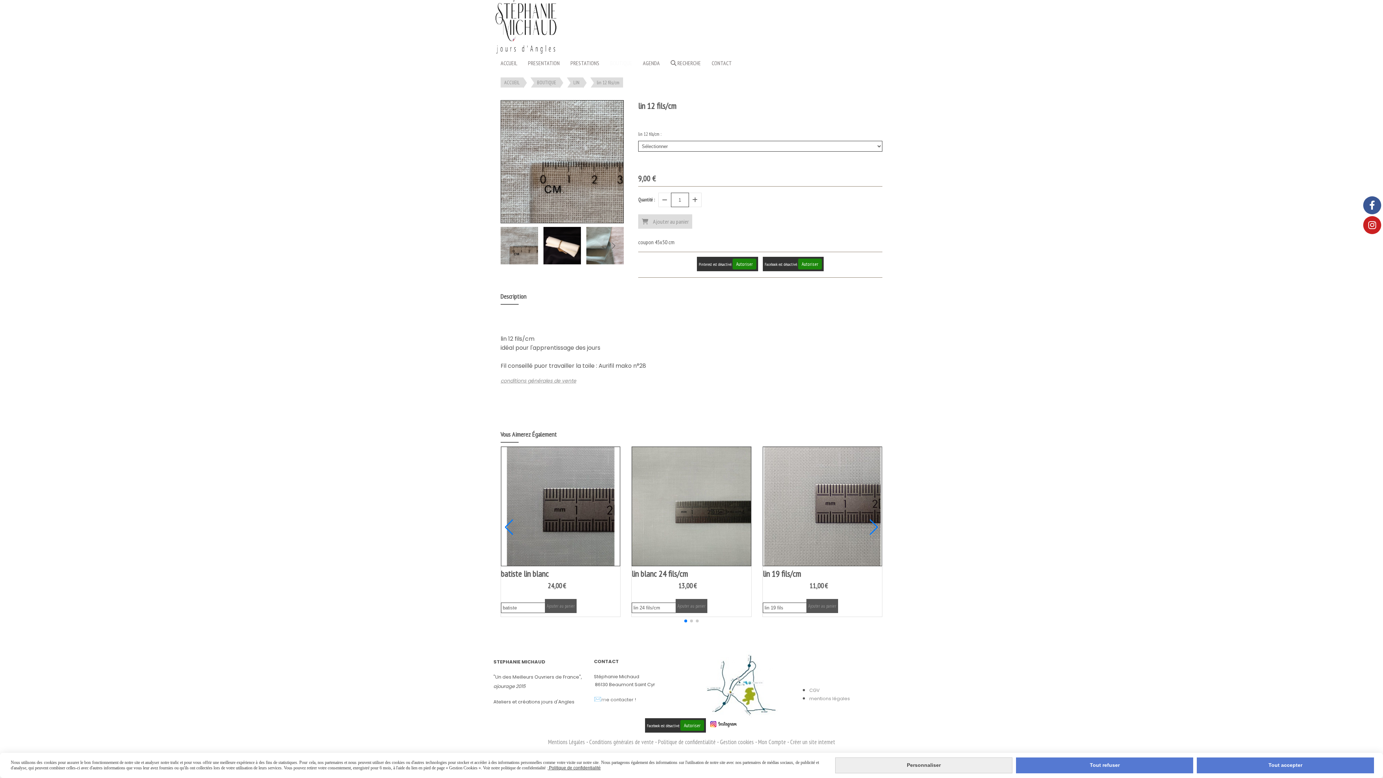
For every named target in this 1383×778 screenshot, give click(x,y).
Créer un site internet (812, 742)
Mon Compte (772, 742)
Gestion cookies (737, 742)
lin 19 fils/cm (782, 573)
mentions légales (829, 698)
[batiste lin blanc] (560, 506)
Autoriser (744, 264)
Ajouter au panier (561, 606)
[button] (613, 245)
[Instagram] (1372, 225)
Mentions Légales (566, 742)
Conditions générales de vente (621, 742)
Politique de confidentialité (687, 742)
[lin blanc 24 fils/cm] (691, 506)
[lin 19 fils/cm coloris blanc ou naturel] (822, 506)
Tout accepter (1285, 765)
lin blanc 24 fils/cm (660, 573)
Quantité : (646, 200)
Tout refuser (1105, 765)
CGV (814, 690)
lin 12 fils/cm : (649, 134)
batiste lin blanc (525, 573)
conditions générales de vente (538, 380)
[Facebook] (1372, 205)
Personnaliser (924, 765)
